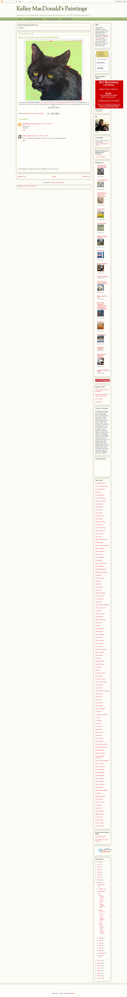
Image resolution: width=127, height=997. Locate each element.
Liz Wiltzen (98, 720)
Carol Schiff (98, 510)
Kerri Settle (98, 667)
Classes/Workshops (67, 19)
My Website (98, 402)
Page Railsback (99, 775)
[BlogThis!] (53, 113)
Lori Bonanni (99, 726)
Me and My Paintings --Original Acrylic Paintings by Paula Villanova (102, 306)
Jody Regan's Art (100, 608)
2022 (99, 864)
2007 (99, 978)
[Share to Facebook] (57, 113)
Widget (103, 156)
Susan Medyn (99, 820)
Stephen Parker (100, 814)
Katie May (98, 658)
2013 (99, 963)
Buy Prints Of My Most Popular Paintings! (101, 395)
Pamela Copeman (102, 276)
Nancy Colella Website (101, 760)
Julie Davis (98, 622)
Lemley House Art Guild (102, 691)
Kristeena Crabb (100, 679)
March (101, 950)
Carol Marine (99, 504)
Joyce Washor (99, 616)
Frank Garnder (99, 578)
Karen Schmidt (99, 640)
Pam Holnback (99, 778)
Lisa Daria (98, 711)
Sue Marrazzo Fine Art (28, 123)
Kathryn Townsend (100, 649)
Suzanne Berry (99, 823)
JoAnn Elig (98, 602)
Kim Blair (98, 670)
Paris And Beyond (100, 836)
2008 (99, 975)
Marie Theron (99, 738)
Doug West (98, 560)
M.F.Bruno (100, 250)
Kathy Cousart (99, 652)
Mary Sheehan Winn (101, 744)
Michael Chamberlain (101, 747)
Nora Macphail (99, 772)
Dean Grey (98, 536)
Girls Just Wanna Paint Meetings (34, 19)
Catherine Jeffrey (100, 521)
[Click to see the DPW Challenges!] (104, 853)
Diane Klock (98, 554)
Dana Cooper (99, 533)
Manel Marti (98, 729)
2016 (99, 880)
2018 (99, 875)
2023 (99, 862)
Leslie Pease (99, 694)
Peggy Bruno (99, 787)
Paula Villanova (99, 784)
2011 (99, 968)
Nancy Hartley (99, 763)
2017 (99, 877)
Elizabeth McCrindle (101, 572)
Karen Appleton (99, 628)
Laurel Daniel (99, 685)
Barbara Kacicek (100, 489)
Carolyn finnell (99, 516)
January (101, 955)
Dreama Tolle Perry (101, 563)
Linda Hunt (98, 699)
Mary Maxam (99, 741)
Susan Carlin (99, 817)
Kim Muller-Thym (100, 673)
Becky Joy (98, 492)
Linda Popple (99, 705)
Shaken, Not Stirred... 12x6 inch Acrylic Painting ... (101, 929)
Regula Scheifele (100, 796)
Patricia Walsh (99, 781)
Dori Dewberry (99, 557)
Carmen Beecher (102, 180)
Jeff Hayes (98, 590)
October (101, 889)
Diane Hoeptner (100, 551)
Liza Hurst (98, 723)
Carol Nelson (99, 507)
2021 (99, 867)
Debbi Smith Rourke (101, 539)
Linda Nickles (99, 702)
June (100, 943)
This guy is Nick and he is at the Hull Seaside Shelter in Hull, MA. (59, 102)
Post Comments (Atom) (57, 182)
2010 (99, 970)
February (102, 953)
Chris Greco (98, 524)
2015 (99, 882)
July (100, 940)
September (102, 891)
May (100, 945)
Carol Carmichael (100, 501)
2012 (99, 965)
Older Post (85, 176)
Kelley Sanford (99, 661)
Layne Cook (98, 688)
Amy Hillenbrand (100, 483)
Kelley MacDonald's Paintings (51, 9)
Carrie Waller (99, 519)
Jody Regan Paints (101, 209)
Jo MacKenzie (99, 599)
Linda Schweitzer (100, 708)
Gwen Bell (98, 581)
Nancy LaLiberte (100, 766)
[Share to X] (55, 113)
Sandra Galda (99, 811)
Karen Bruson (101, 334)
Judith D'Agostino (100, 619)
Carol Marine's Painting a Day (101, 166)
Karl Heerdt (98, 646)
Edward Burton (99, 566)
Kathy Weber (99, 655)
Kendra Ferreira (100, 664)
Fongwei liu (98, 575)
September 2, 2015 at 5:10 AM (40, 135)
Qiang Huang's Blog (101, 790)
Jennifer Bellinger (100, 593)
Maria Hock (98, 735)
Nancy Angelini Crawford (99, 756)
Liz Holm (97, 717)
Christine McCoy (100, 527)
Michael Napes (99, 750)
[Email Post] (48, 113)
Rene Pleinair (99, 799)
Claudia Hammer (100, 530)
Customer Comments (52, 19)
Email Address (101, 62)
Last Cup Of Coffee (101, 682)
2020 (99, 869)
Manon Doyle (99, 732)
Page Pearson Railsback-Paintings (101, 355)
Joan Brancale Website (102, 605)
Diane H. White (99, 548)
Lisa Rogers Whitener (101, 714)
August (101, 938)
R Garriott (98, 793)
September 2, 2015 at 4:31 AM (44, 123)
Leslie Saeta (99, 696)
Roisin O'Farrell (99, 802)
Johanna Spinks (100, 613)
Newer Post (22, 176)
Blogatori (100, 321)
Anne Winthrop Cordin (101, 486)
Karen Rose (98, 637)
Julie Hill (97, 625)
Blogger (73, 993)
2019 (99, 872)
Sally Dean (98, 808)
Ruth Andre (98, 805)
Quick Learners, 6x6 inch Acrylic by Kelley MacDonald (101, 901)
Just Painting (101, 223)
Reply (23, 130)
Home (19, 19)
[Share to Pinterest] (58, 113)
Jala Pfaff (98, 584)
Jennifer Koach (99, 596)
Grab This (98, 156)
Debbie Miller (99, 542)
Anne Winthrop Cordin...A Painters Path (102, 194)
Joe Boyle (98, 610)
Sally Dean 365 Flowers (102, 237)
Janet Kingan (99, 587)
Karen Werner (99, 643)
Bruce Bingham (102, 263)
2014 (99, 960)
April (100, 948)
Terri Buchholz (99, 826)
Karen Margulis (99, 634)
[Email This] (51, 113)
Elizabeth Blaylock (100, 569)
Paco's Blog (98, 399)
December (102, 884)
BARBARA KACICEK (100, 348)
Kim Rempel (98, 676)
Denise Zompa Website (102, 545)
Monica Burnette (100, 753)
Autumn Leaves (26, 135)
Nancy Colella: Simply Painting (102, 282)
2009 (99, 973)
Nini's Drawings (99, 769)
